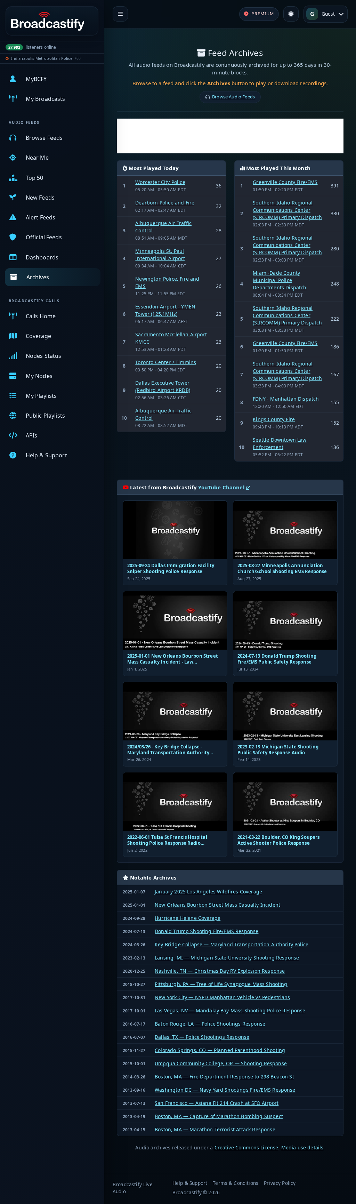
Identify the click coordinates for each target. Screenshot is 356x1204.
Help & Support (189, 1183)
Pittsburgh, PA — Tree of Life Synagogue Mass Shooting (221, 984)
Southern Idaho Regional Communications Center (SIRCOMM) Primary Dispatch (287, 209)
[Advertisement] (230, 136)
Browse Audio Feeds (233, 97)
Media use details (302, 1147)
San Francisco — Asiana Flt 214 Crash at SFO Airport (216, 1103)
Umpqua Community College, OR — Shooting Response (221, 1063)
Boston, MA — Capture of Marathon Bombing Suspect (219, 1116)
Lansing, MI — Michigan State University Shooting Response (227, 957)
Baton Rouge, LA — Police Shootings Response (210, 1023)
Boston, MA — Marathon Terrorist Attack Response (215, 1129)
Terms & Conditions (235, 1183)
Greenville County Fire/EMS (285, 182)
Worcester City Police (160, 182)
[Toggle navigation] (120, 14)
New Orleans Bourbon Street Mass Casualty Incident (217, 904)
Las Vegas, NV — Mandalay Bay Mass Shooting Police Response (230, 1010)
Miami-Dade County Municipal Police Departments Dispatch (279, 280)
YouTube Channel (222, 487)
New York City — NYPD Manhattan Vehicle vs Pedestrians (222, 997)
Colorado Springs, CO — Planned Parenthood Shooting (220, 1050)
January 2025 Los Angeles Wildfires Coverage (208, 891)
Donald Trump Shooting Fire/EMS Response (206, 931)
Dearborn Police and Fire (164, 202)
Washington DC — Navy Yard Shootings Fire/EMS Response (225, 1089)
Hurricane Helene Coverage (187, 918)
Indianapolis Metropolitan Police (41, 58)
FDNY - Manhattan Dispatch (286, 398)
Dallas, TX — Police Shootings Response (202, 1037)
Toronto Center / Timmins (165, 362)
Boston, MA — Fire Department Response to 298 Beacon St (224, 1076)
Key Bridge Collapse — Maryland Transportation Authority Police (231, 944)
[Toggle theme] (291, 14)
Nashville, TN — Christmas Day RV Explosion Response (220, 971)
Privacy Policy (280, 1183)
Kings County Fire (274, 419)
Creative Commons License (246, 1147)
